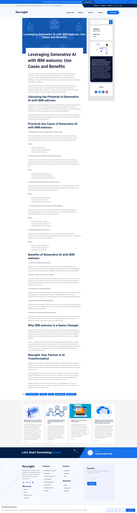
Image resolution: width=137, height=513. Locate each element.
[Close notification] (135, 2)
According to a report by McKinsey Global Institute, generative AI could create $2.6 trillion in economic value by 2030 (104, 422)
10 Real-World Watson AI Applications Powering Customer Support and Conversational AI (101, 62)
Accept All (130, 510)
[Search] (111, 22)
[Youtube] (121, 6)
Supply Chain (47, 485)
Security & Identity (48, 487)
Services (90, 12)
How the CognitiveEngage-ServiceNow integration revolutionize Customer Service (56, 422)
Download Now (88, 2)
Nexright (30, 363)
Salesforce (67, 470)
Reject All (120, 510)
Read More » (26, 442)
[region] (68, 509)
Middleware (47, 473)
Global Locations (28, 495)
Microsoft (66, 473)
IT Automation (47, 479)
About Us (96, 5)
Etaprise (46, 490)
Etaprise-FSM (70, 12)
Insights (100, 12)
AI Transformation (32, 394)
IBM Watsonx (71, 394)
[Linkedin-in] (119, 6)
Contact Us (103, 5)
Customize (111, 510)
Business (43, 394)
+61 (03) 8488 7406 (57, 5)
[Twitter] (117, 6)
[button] (96, 92)
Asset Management (49, 482)
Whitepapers (67, 488)
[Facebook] (115, 6)
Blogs (65, 485)
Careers (25, 492)
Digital (51, 394)
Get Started (113, 12)
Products (80, 12)
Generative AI (60, 394)
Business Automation (49, 476)
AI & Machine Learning (49, 470)
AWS (65, 476)
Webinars (66, 491)
